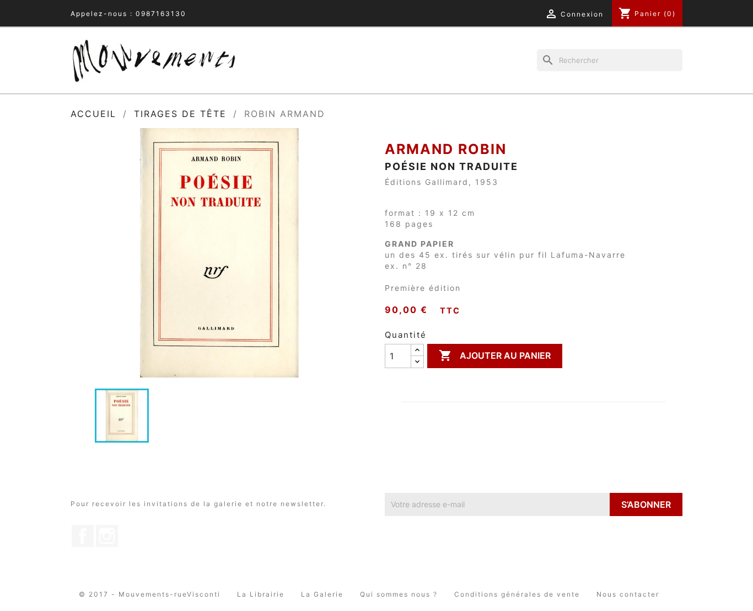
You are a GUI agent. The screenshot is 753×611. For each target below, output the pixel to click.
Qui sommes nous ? (399, 594)
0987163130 (161, 13)
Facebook (83, 536)
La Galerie (322, 594)
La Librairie (260, 594)
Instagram (107, 536)
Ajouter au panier (495, 355)
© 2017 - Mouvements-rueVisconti (149, 594)
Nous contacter (627, 594)
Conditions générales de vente (517, 594)
